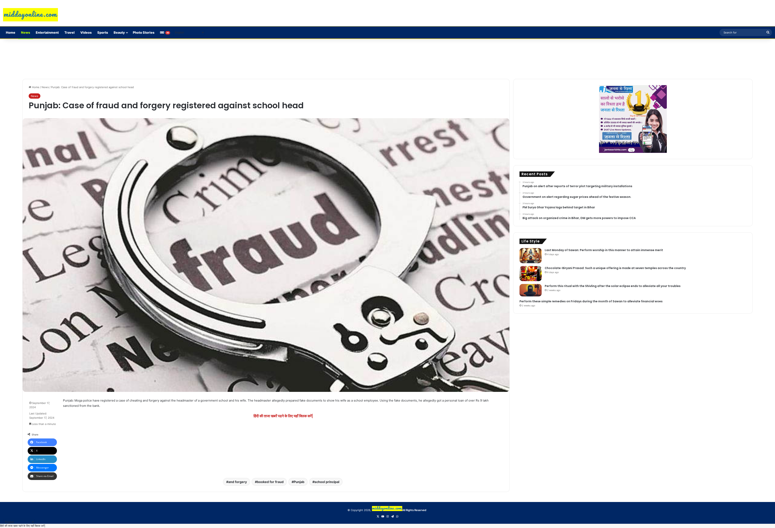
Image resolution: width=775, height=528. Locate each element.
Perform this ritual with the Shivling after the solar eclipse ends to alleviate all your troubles (613, 286)
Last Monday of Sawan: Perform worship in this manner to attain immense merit (604, 250)
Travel (69, 32)
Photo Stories (143, 32)
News (25, 32)
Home (10, 32)
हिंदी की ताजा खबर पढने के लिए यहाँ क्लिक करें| (22, 525)
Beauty (119, 32)
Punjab (299, 482)
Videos (86, 32)
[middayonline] (30, 14)
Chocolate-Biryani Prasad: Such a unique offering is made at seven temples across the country (615, 268)
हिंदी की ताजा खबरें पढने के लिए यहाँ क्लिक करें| (283, 416)
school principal (326, 482)
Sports (102, 32)
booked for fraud (270, 482)
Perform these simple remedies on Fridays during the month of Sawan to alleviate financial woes (591, 301)
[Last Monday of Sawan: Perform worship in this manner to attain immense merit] (530, 255)
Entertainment (47, 32)
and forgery (237, 482)
